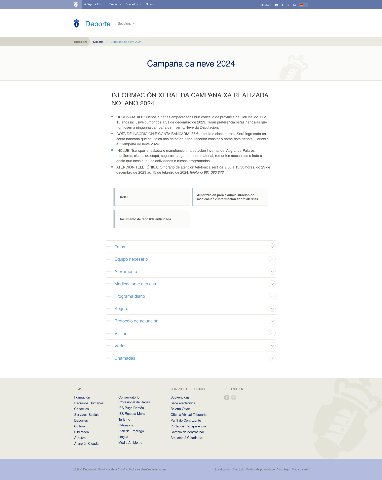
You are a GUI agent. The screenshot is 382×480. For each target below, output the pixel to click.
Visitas (120, 333)
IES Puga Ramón (131, 407)
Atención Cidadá (86, 443)
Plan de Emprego (131, 430)
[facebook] (227, 397)
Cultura (79, 425)
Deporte (98, 41)
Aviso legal (283, 469)
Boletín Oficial (181, 408)
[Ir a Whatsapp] (294, 5)
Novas (150, 4)
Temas (113, 4)
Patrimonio (126, 424)
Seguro (121, 308)
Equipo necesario (131, 259)
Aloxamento (125, 271)
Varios (120, 345)
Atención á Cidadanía (186, 437)
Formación (82, 397)
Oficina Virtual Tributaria (189, 414)
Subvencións (180, 397)
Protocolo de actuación (136, 320)
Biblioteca (81, 431)
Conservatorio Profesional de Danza (134, 399)
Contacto (266, 5)
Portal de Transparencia (188, 425)
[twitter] (234, 397)
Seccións (125, 23)
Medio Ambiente (130, 442)
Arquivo (80, 437)
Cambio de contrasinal (187, 431)
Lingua (123, 436)
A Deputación (92, 4)
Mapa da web (300, 469)
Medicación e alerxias (135, 283)
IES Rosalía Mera (131, 413)
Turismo (124, 419)
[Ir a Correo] (276, 5)
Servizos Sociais (86, 414)
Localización (223, 469)
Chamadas (124, 358)
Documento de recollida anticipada (145, 219)
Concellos (132, 4)
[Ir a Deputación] (77, 4)
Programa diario (129, 296)
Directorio (238, 469)
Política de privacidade (261, 469)
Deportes (81, 420)
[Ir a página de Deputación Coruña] (76, 23)
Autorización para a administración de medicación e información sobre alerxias (227, 197)
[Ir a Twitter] (288, 5)
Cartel (123, 197)
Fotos (119, 246)
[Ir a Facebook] (282, 5)
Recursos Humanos (89, 402)
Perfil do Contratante (186, 420)
